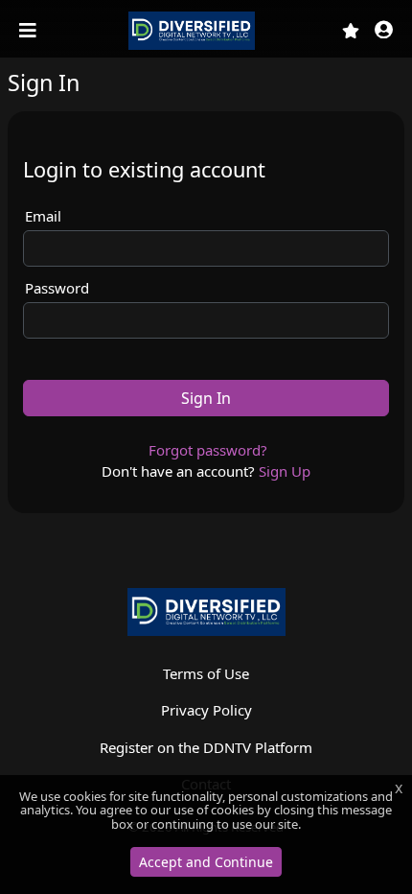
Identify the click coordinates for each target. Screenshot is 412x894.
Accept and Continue (206, 862)
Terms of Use (206, 673)
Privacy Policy (206, 709)
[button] (384, 31)
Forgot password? (208, 449)
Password (57, 287)
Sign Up (284, 471)
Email (43, 215)
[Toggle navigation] (29, 30)
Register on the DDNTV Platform (206, 747)
